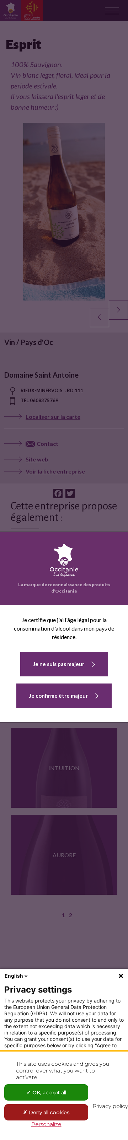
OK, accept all (48, 1092)
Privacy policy (110, 1106)
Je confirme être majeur (58, 695)
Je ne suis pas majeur (58, 664)
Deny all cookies (48, 1112)
